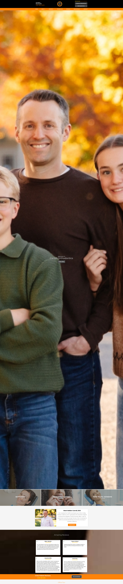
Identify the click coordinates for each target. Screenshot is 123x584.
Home (36, 9)
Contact (86, 9)
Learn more (72, 524)
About (42, 9)
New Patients (77, 9)
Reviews (68, 9)
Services (51, 9)
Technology (60, 9)
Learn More (61, 261)
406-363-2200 (40, 5)
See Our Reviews (76, 576)
